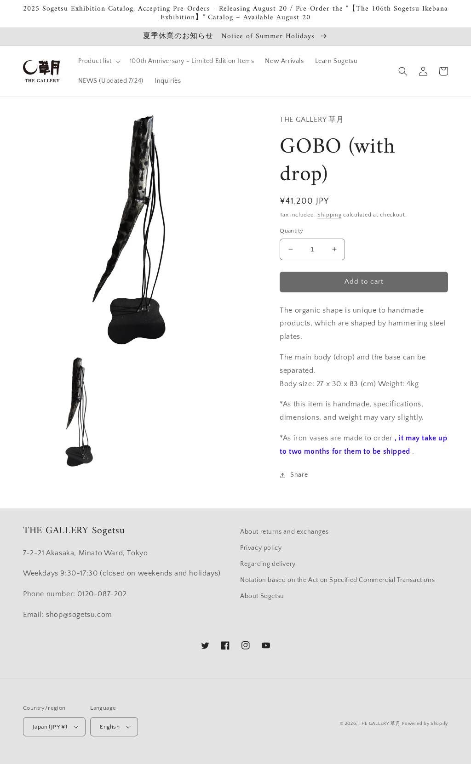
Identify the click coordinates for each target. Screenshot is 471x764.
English (110, 727)
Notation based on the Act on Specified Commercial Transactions (337, 580)
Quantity (291, 231)
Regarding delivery (268, 564)
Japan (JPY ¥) (50, 727)
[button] (98, 61)
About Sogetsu (262, 596)
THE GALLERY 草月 (380, 723)
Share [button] (299, 475)
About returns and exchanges (284, 532)
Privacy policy (260, 548)
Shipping (329, 215)
